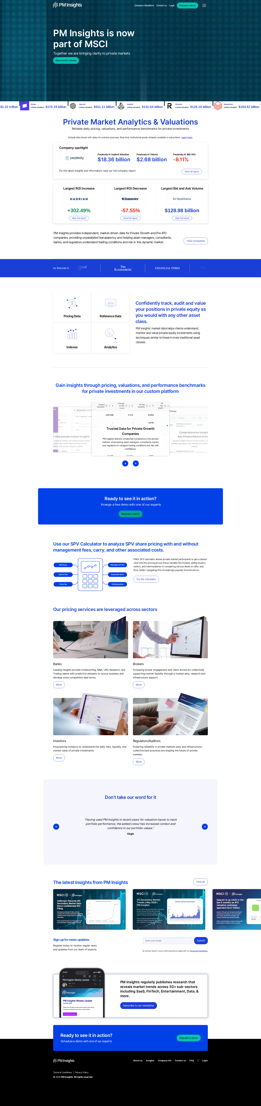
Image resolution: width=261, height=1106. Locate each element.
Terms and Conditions (198, 951)
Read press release (66, 60)
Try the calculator (146, 579)
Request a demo (130, 513)
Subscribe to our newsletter (138, 1005)
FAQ (192, 1060)
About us (137, 1060)
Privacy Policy (82, 1072)
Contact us (180, 1060)
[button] (59, 826)
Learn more (186, 137)
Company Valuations (144, 5)
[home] (67, 5)
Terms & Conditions (62, 1072)
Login (205, 1060)
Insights (150, 1060)
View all (200, 881)
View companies (196, 240)
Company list (164, 1060)
